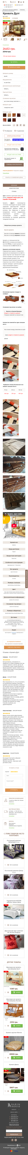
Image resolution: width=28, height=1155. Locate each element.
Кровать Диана (14, 1064)
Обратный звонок (14, 1124)
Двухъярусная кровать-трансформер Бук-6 (13, 968)
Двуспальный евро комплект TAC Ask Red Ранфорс (14, 931)
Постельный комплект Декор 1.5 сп (14, 871)
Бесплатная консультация (26, 579)
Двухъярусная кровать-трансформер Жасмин (13, 1000)
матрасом (14, 632)
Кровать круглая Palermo (14, 1032)
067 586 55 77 (14, 1120)
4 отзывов (15, 18)
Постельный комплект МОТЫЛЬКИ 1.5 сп (14, 841)
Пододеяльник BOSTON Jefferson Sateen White (14, 901)
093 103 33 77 (14, 1118)
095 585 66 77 (14, 1117)
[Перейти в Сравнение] (21, 2)
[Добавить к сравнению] (7, 865)
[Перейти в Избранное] (18, 2)
